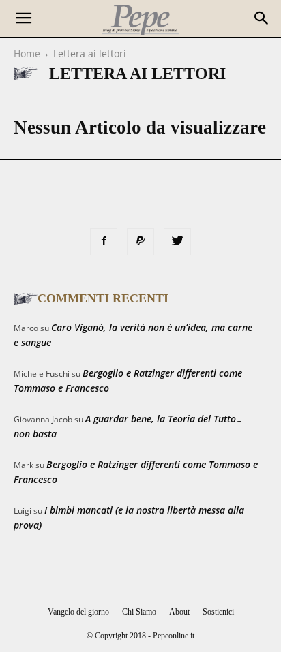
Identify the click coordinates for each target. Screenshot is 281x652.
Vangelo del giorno (78, 612)
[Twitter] (177, 241)
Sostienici (218, 612)
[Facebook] (103, 241)
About (179, 612)
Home (27, 53)
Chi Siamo (139, 612)
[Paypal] (140, 241)
